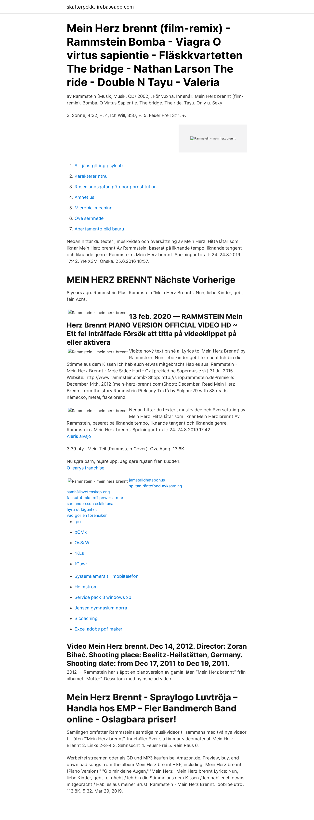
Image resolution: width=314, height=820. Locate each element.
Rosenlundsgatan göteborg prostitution (116, 186)
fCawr (81, 563)
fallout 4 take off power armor (95, 497)
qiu (78, 521)
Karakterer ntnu (91, 176)
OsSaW (82, 542)
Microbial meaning (94, 207)
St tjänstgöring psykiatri (99, 165)
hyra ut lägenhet (82, 509)
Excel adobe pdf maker (98, 628)
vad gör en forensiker (87, 515)
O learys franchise (85, 467)
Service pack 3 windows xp (103, 597)
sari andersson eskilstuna (90, 503)
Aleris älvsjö (79, 436)
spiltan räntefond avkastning (155, 485)
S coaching (86, 618)
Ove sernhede (89, 218)
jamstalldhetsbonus (147, 480)
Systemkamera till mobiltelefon (107, 576)
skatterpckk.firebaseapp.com (100, 6)
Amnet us (84, 197)
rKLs (79, 553)
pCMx (81, 532)
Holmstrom (86, 586)
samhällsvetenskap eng (88, 491)
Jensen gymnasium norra (101, 607)
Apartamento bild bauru (99, 228)
